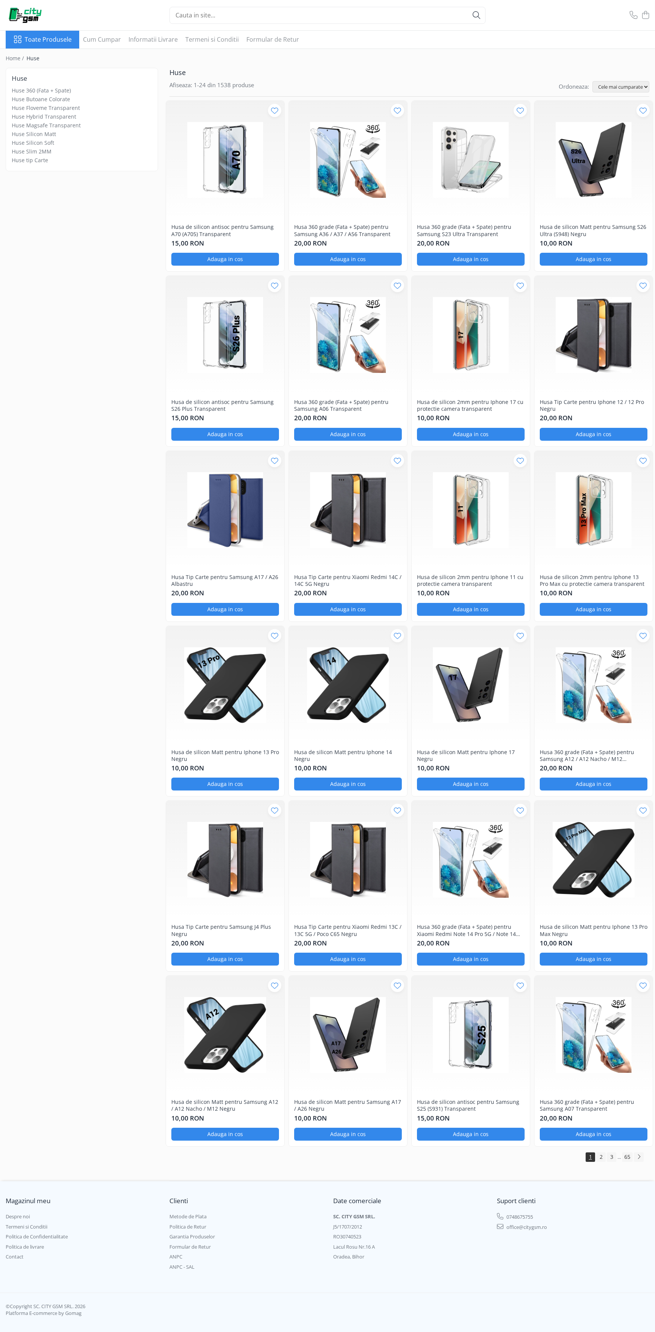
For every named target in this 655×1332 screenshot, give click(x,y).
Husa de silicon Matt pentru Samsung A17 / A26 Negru (347, 1105)
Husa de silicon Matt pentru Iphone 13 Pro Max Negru (593, 930)
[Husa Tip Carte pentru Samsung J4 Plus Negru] (225, 860)
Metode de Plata (188, 1216)
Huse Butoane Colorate (41, 99)
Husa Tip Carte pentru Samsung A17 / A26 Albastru (224, 580)
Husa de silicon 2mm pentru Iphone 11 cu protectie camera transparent (470, 580)
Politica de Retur (187, 1226)
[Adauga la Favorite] (274, 110)
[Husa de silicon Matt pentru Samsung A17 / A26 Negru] (348, 1035)
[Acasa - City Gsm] (43, 15)
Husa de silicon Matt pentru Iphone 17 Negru (466, 755)
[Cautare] (476, 15)
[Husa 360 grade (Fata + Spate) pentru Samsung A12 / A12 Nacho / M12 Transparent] (593, 685)
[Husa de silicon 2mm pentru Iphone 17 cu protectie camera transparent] (471, 335)
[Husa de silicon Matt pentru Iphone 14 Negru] (348, 685)
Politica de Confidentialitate (37, 1236)
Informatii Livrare (153, 39)
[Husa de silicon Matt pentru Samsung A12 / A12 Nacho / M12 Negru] (225, 1035)
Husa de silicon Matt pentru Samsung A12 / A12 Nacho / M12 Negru (224, 1105)
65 (627, 1156)
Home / (15, 58)
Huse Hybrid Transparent (44, 116)
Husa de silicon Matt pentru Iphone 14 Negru (343, 755)
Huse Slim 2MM (32, 151)
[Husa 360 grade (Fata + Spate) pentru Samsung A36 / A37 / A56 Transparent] (348, 160)
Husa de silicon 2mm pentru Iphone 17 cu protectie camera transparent (470, 405)
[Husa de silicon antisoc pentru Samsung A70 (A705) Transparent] (225, 160)
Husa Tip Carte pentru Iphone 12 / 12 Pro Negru (592, 405)
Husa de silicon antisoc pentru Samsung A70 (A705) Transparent (222, 230)
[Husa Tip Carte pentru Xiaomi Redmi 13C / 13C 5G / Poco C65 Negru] (348, 860)
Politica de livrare (25, 1246)
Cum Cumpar (102, 39)
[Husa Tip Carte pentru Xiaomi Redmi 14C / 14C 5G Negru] (348, 510)
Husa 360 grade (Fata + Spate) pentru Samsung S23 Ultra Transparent (464, 230)
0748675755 (519, 1216)
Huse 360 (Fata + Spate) (41, 90)
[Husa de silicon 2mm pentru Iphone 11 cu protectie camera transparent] (471, 510)
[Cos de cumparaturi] (645, 15)
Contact (15, 1256)
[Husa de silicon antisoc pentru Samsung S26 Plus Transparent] (225, 335)
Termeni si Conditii (212, 39)
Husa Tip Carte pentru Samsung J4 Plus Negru (221, 930)
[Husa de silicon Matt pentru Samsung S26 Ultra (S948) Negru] (593, 160)
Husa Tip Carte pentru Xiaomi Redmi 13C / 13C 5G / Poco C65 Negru (347, 930)
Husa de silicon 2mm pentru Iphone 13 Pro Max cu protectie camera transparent (592, 580)
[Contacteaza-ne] (634, 15)
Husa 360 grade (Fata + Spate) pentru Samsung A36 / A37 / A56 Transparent (342, 230)
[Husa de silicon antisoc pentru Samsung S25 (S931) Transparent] (471, 1035)
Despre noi (18, 1216)
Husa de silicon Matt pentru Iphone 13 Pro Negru (225, 755)
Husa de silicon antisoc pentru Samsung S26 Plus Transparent (222, 405)
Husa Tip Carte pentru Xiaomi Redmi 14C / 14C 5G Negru (347, 580)
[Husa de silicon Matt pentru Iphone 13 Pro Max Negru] (593, 860)
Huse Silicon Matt (34, 134)
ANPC (175, 1256)
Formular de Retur (272, 39)
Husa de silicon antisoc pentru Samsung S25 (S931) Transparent (468, 1105)
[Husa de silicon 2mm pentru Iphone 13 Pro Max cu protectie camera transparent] (593, 510)
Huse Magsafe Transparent (46, 125)
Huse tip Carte (30, 160)
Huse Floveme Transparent (46, 107)
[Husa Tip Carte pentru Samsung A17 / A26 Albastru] (225, 510)
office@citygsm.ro (526, 1227)
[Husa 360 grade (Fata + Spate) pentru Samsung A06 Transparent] (348, 335)
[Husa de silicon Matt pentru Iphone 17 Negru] (471, 685)
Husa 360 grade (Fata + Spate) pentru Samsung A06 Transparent (341, 405)
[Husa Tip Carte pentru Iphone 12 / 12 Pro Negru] (593, 335)
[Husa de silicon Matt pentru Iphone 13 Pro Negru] (225, 685)
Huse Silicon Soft (33, 142)
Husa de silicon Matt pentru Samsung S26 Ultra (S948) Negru (593, 230)
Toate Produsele (48, 39)
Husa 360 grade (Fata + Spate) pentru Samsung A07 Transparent (587, 1105)
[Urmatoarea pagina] (639, 1157)
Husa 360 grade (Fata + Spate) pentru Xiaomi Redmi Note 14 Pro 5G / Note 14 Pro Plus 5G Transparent (466, 930)
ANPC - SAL (181, 1266)
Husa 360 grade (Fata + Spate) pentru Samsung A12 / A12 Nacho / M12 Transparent (587, 755)
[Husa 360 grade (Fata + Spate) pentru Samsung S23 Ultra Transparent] (471, 160)
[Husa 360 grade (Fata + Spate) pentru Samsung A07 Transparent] (593, 1035)
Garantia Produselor (192, 1236)
